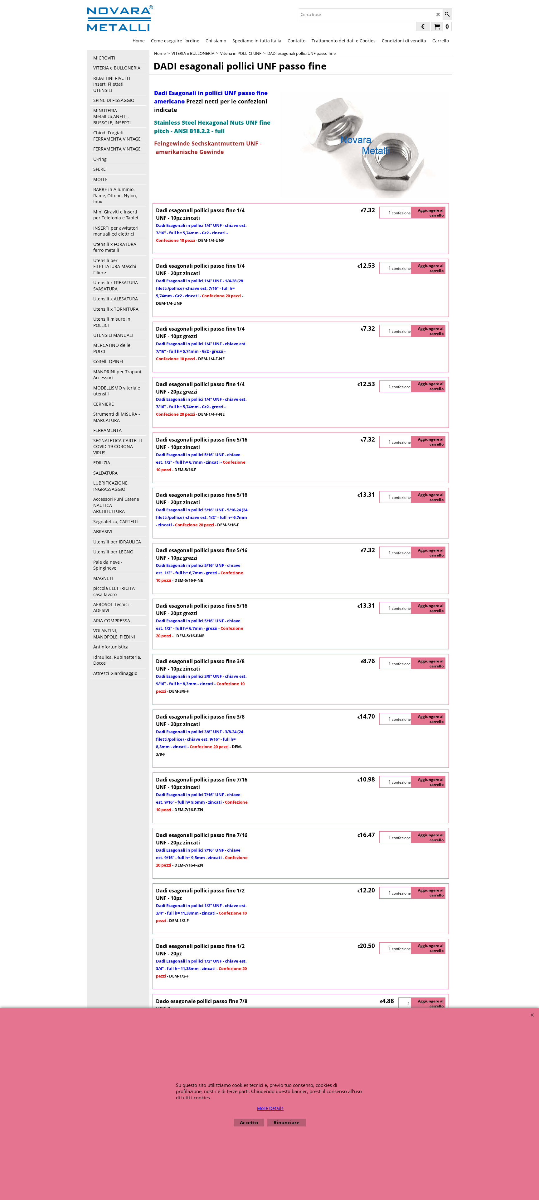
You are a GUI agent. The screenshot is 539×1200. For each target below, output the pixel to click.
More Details (270, 1108)
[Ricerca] (447, 14)
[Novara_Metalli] (120, 18)
